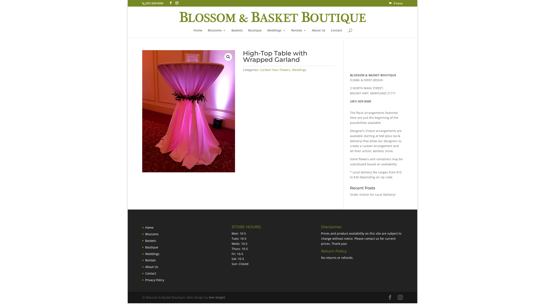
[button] (228, 57)
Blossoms (152, 234)
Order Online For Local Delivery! (373, 195)
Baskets (237, 30)
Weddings (274, 30)
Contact (336, 30)
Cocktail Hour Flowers (275, 70)
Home (198, 30)
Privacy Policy (154, 280)
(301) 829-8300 (154, 3)
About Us (318, 30)
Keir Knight (217, 297)
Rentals (296, 30)
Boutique (255, 30)
